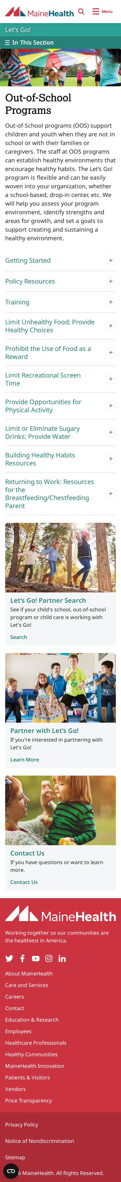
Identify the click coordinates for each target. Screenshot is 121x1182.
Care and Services (26, 985)
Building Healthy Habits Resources (40, 459)
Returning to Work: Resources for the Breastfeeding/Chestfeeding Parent (49, 493)
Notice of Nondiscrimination (39, 1140)
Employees (18, 1031)
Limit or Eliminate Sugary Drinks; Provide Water (42, 432)
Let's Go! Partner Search (48, 600)
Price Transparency (28, 1100)
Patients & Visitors (27, 1077)
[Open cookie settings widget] (11, 1171)
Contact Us (27, 853)
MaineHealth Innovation (34, 1065)
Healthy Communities (31, 1054)
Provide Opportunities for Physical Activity (43, 405)
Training (17, 302)
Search (18, 637)
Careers (14, 996)
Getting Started (28, 260)
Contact (14, 1008)
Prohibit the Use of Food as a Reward (48, 352)
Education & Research (32, 1019)
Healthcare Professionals (35, 1042)
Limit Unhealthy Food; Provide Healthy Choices (50, 326)
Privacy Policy (21, 1124)
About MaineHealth (29, 973)
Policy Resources (30, 281)
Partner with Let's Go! (44, 730)
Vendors (15, 1089)
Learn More (24, 759)
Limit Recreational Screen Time (43, 379)
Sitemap (15, 1157)
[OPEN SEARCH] (81, 11)
